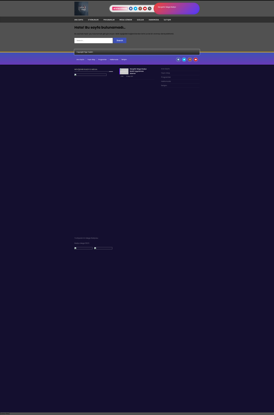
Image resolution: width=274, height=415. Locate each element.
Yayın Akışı (91, 59)
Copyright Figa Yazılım (85, 52)
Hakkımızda (154, 20)
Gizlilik (140, 20)
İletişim (167, 20)
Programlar (109, 20)
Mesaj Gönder (126, 20)
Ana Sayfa (78, 20)
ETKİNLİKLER (93, 20)
